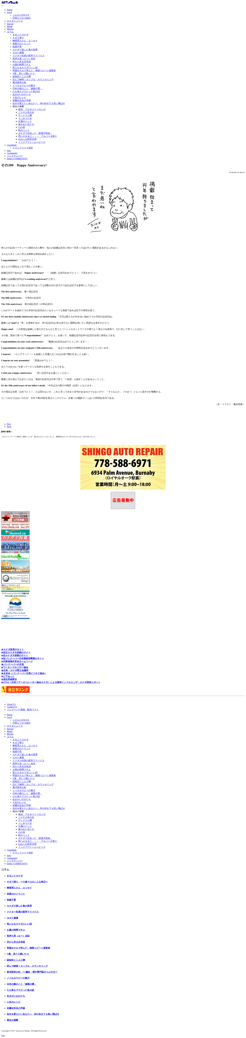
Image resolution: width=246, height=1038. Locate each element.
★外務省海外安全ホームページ (17, 661)
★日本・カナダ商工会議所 (14, 670)
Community (12, 153)
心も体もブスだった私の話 (26, 91)
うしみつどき (25, 118)
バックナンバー (15, 156)
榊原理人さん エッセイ (25, 40)
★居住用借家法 (9, 679)
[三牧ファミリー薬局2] (15, 559)
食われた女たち (26, 124)
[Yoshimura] (15, 552)
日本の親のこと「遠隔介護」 (27, 88)
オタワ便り (18, 37)
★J (2, 682)
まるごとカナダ (20, 34)
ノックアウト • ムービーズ (31, 142)
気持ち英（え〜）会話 (24, 58)
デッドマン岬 (25, 115)
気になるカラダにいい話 (25, 67)
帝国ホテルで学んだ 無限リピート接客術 (34, 70)
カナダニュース (15, 21)
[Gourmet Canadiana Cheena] (15, 528)
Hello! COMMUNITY (17, 158)
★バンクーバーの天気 (12, 664)
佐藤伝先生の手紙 (22, 100)
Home (9, 10)
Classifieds (12, 145)
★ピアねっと (8, 676)
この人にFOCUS (21, 15)
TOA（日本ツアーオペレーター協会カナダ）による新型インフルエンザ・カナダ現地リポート (52, 682)
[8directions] (15, 583)
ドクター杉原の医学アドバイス (28, 55)
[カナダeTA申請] (15, 522)
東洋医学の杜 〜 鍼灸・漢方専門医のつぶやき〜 (32, 972)
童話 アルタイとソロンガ (32, 109)
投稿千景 (17, 46)
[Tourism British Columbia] (15, 618)
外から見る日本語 (22, 61)
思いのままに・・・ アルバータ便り (37, 136)
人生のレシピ (19, 97)
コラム (10, 31)
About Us (11, 704)
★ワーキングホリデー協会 (14, 667)
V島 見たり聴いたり (24, 73)
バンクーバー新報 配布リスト (23, 709)
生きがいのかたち (22, 94)
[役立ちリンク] (15, 692)
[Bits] (15, 572)
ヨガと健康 (18, 52)
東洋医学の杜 (19, 82)
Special (10, 24)
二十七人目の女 (26, 112)
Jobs (9, 150)
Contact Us (12, 707)
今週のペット (25, 121)
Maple (10, 26)
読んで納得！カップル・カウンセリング (33, 79)
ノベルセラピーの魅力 (24, 85)
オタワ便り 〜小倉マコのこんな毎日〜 (27, 882)
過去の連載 (12, 1020)
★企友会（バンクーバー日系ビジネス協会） (24, 673)
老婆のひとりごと (22, 43)
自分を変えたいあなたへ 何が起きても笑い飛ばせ (39, 103)
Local (9, 12)
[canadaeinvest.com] (15, 540)
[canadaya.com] (15, 589)
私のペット (24, 130)
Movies (10, 29)
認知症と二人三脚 (22, 76)
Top (3, 1035)
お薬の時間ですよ (22, 64)
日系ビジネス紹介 (22, 18)
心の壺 (21, 127)
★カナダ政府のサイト (12, 649)
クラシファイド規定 (23, 148)
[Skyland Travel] (15, 534)
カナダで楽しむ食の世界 (25, 49)
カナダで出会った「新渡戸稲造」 (35, 133)
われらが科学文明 (27, 139)
